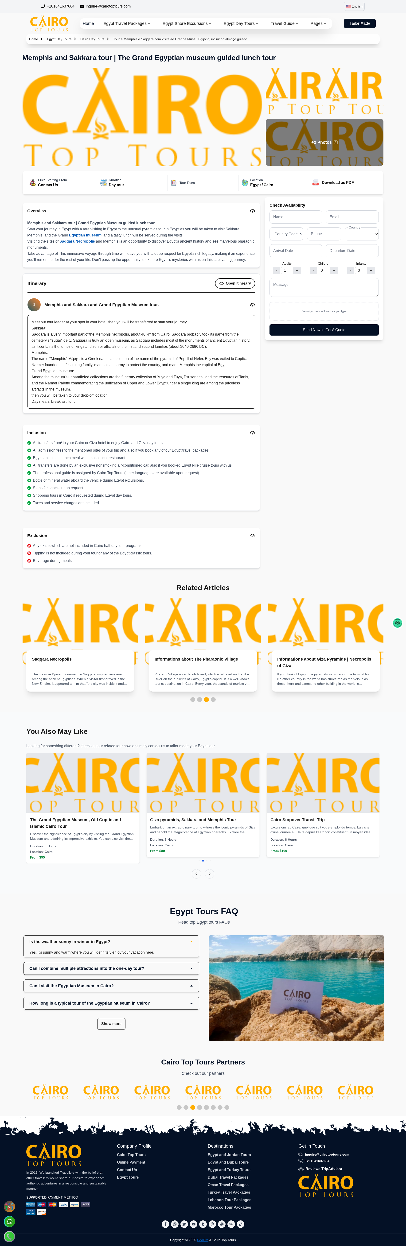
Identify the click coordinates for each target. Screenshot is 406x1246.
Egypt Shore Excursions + (187, 23)
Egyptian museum (85, 235)
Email (334, 217)
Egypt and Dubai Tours (228, 1162)
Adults (287, 263)
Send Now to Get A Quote (324, 330)
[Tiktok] (240, 1224)
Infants (361, 263)
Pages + (318, 23)
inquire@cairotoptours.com (108, 6)
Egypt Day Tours (59, 39)
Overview (36, 211)
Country (354, 227)
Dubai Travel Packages (228, 1177)
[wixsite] (231, 1224)
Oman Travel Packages (228, 1185)
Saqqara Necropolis (77, 241)
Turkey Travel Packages (229, 1192)
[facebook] (165, 1224)
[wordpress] (222, 1224)
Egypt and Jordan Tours (229, 1155)
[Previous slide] (196, 873)
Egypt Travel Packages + (126, 23)
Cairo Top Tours (131, 1155)
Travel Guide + (284, 23)
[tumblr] (203, 1224)
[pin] (212, 1224)
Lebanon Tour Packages (229, 1200)
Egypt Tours (128, 1177)
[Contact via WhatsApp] (9, 1221)
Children (324, 263)
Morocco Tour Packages (229, 1207)
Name (278, 217)
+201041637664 (60, 6)
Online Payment (131, 1162)
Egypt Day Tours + (241, 23)
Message (281, 284)
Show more (111, 1024)
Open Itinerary (238, 283)
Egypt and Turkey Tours (229, 1170)
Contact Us (127, 1170)
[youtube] (193, 1224)
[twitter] (184, 1224)
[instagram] (175, 1224)
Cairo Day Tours (92, 39)
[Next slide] (209, 873)
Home (88, 23)
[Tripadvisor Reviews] (397, 623)
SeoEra (202, 1240)
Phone (316, 234)
